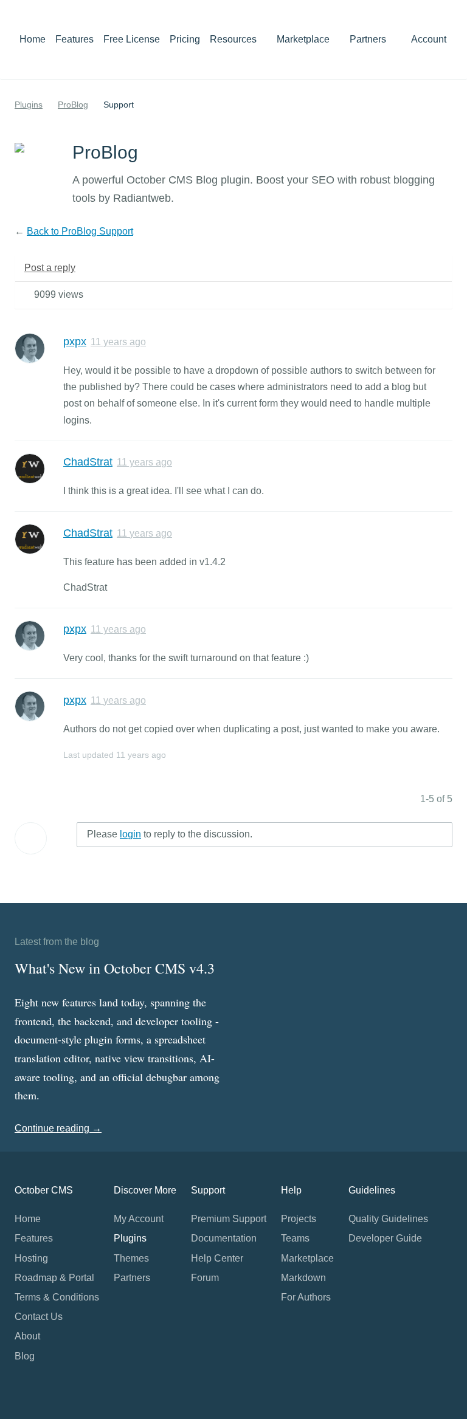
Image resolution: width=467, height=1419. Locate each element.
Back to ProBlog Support (80, 231)
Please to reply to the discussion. (169, 834)
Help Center (217, 1258)
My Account (139, 1219)
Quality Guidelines (388, 1219)
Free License (131, 39)
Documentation (224, 1238)
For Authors (306, 1297)
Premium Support (228, 1219)
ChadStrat (87, 462)
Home (32, 39)
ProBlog (73, 104)
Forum (205, 1278)
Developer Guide (385, 1238)
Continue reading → (58, 1128)
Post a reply (49, 268)
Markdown (303, 1278)
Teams (295, 1238)
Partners (368, 39)
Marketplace (304, 39)
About (27, 1336)
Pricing (185, 39)
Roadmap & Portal (54, 1278)
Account (430, 39)
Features (74, 39)
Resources (234, 39)
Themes (131, 1258)
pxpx (74, 341)
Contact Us (39, 1316)
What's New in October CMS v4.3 (115, 968)
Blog (25, 1356)
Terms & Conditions (57, 1297)
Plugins (29, 104)
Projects (298, 1219)
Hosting (31, 1258)
